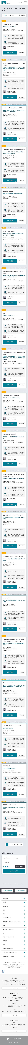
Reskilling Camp (23, 1026)
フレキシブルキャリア (10, 998)
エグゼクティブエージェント (11, 1005)
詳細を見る (10, 52)
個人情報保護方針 (14, 964)
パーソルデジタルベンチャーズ (9, 984)
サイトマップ (21, 962)
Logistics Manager (8, 191)
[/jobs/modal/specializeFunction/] (8, 858)
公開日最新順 (22, 15)
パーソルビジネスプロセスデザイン (13, 981)
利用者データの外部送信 (14, 967)
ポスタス (16, 1026)
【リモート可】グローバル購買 (10, 24)
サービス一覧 (14, 1015)
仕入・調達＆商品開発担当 (9, 434)
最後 (21, 844)
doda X (19, 1006)
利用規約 (6, 964)
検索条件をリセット (20, 866)
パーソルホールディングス (7, 980)
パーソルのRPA (6, 1024)
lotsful (3, 1011)
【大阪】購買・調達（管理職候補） (11, 395)
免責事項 (22, 964)
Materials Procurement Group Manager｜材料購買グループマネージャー (14, 475)
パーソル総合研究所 (21, 984)
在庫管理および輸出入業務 (9, 805)
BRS (20, 1005)
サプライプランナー (7, 598)
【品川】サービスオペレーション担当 (12, 725)
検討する (22, 52)
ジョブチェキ (13, 997)
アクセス (14, 962)
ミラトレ (14, 1011)
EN (21, 2)
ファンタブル (20, 997)
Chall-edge (18, 998)
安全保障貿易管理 (7, 766)
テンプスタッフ (6, 997)
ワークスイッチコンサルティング (17, 1024)
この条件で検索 (14, 871)
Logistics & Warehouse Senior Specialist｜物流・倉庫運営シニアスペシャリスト (13, 640)
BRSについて (7, 962)
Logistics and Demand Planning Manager (14, 149)
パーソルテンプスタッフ (19, 980)
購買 (4, 313)
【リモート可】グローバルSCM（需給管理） (13, 108)
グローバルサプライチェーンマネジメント (13, 515)
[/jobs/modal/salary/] (20, 858)
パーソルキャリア (19, 982)
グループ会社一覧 (14, 988)
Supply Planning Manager (9, 683)
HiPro (25, 1011)
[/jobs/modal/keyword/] (14, 862)
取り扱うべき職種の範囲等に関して (14, 966)
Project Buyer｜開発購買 (9, 231)
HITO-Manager (4, 1026)
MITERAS (11, 1026)
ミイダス (24, 1005)
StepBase (15, 1027)
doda (3, 1005)
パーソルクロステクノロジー (8, 982)
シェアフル (8, 1011)
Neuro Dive (19, 1011)
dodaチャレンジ (12, 1006)
